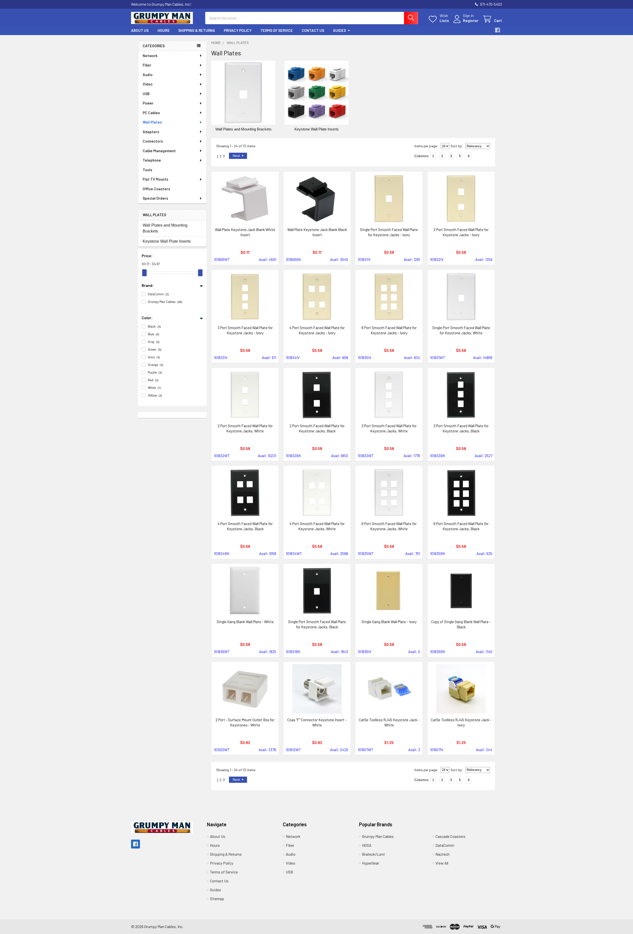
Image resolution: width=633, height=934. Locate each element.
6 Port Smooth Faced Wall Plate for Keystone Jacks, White (389, 526)
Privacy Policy (237, 30)
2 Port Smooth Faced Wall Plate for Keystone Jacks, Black (317, 428)
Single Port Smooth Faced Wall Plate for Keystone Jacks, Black (317, 624)
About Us (140, 30)
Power (148, 103)
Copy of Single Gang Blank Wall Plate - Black (461, 624)
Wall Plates (152, 122)
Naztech (442, 854)
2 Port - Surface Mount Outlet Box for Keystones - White (245, 722)
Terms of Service (276, 30)
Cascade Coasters (450, 836)
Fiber (147, 65)
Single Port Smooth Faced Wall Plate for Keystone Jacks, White (461, 330)
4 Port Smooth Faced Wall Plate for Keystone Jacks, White (317, 526)
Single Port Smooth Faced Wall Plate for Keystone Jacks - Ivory (389, 232)
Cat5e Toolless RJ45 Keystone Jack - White (389, 722)
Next (237, 156)
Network (150, 55)
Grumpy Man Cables (378, 836)
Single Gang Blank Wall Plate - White (245, 621)
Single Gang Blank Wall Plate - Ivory (389, 621)
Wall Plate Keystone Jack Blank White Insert (245, 232)
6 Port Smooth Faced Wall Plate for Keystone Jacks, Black (461, 526)
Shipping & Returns (196, 30)
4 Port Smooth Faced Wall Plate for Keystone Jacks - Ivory (317, 330)
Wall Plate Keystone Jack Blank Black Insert (317, 232)
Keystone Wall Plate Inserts (167, 241)
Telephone (152, 160)
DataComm (444, 845)
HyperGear (370, 863)
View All (441, 863)
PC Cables (151, 112)
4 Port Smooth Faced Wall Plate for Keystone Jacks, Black (245, 526)
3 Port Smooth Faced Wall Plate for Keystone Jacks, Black (461, 428)
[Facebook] (497, 30)
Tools (147, 170)
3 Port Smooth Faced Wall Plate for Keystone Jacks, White (389, 428)
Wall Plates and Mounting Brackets (165, 228)
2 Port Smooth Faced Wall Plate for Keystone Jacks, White (245, 428)
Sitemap (217, 898)
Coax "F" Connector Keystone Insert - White (317, 722)
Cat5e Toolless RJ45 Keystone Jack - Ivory (461, 722)
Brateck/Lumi (373, 854)
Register (470, 20)
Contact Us (313, 30)
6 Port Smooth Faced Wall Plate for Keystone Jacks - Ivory (389, 330)
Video (148, 84)
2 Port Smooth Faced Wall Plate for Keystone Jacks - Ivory (461, 232)
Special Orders (155, 198)
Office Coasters (156, 189)
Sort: (457, 146)
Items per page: (426, 146)
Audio (148, 74)
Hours (163, 30)
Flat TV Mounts (155, 179)
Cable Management (159, 151)
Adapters (151, 131)
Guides (339, 30)
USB (146, 93)
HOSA (366, 845)
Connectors (153, 141)
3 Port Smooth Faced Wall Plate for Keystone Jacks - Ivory (245, 330)
